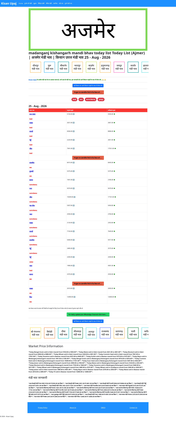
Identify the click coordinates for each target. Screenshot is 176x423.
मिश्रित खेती (41, 3)
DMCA (103, 408)
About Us (73, 408)
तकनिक (55, 3)
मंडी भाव (61, 3)
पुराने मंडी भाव (68, 3)
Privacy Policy (42, 408)
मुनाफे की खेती (28, 3)
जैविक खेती (49, 3)
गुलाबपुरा (31, 262)
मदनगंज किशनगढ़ (33, 184)
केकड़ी (30, 119)
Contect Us (133, 408)
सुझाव (34, 3)
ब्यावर (30, 167)
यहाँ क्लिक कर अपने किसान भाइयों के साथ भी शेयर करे (88, 86)
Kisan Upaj (32, 80)
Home (21, 3)
